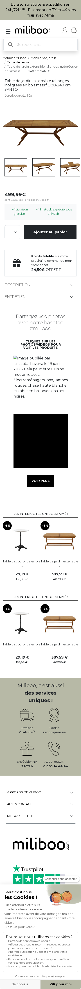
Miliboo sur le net (22, 816)
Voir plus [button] (41, 481)
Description (17, 285)
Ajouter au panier (50, 232)
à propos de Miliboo (24, 792)
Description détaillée (18, 95)
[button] (40, 383)
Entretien (15, 297)
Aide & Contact (19, 804)
